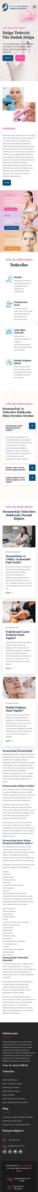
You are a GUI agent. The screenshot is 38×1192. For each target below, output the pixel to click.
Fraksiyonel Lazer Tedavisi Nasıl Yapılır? (18, 634)
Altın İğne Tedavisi (20, 331)
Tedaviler (8, 58)
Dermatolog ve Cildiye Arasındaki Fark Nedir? (18, 559)
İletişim (20, 58)
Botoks (18, 277)
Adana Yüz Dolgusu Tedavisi (12, 1084)
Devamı (6, 183)
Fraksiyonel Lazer (12, 248)
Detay (8, 593)
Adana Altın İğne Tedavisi (11, 1091)
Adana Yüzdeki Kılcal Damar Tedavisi (15, 1102)
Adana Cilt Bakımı (9, 1095)
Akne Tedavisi (10, 209)
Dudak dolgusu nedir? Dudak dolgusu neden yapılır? (15, 479)
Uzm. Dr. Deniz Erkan (25, 1165)
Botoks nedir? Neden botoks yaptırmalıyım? (15, 468)
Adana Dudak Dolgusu (10, 1080)
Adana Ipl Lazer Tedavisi (11, 1087)
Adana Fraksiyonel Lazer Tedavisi (14, 1099)
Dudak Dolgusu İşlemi (22, 362)
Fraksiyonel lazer (20, 303)
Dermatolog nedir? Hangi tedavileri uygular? (14, 428)
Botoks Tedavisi (11, 228)
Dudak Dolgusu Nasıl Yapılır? (16, 709)
